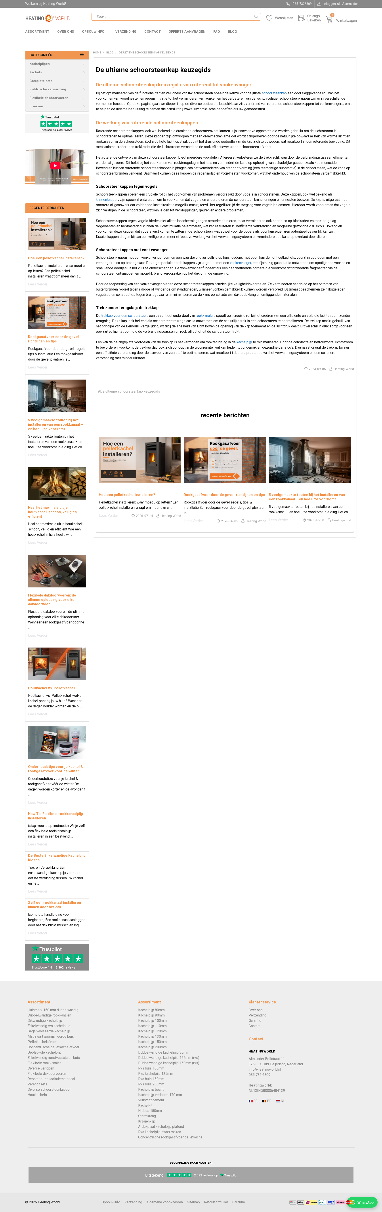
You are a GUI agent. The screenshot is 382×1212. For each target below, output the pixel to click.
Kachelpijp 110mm (152, 1026)
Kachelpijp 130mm (152, 1036)
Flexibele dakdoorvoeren (48, 98)
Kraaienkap (146, 1121)
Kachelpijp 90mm (151, 1015)
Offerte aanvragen (187, 32)
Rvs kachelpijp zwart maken (159, 1132)
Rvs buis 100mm (151, 1068)
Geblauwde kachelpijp (44, 1052)
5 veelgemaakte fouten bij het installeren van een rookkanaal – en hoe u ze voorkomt (55, 424)
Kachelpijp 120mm (152, 1031)
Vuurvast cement (151, 1100)
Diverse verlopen (41, 1068)
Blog (232, 32)
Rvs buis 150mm (151, 1079)
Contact (152, 32)
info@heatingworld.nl (265, 1069)
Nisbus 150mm (150, 1111)
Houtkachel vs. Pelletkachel (51, 688)
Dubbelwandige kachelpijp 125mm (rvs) (168, 1058)
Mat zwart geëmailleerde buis (51, 1036)
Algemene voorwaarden (164, 1202)
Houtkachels (37, 1095)
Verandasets (37, 1084)
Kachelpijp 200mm (152, 1047)
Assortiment (37, 32)
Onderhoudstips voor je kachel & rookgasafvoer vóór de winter (55, 769)
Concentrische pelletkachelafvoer (53, 1047)
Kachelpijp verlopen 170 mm (160, 1095)
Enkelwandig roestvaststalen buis (54, 1058)
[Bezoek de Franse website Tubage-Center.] (255, 1101)
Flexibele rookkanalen (44, 1063)
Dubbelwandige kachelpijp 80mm (163, 1052)
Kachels (35, 72)
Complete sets (40, 81)
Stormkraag (147, 1116)
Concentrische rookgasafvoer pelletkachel (170, 1137)
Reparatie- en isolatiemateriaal (51, 1079)
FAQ (216, 32)
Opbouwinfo (93, 32)
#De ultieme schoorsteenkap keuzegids (129, 391)
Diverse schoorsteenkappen (49, 1089)
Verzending (125, 32)
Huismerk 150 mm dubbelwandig (53, 1010)
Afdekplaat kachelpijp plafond (161, 1127)
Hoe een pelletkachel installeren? (56, 258)
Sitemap (193, 1202)
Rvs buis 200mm (151, 1084)
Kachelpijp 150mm (152, 1042)
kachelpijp (244, 342)
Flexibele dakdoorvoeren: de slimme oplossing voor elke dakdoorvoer (52, 599)
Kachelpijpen (39, 64)
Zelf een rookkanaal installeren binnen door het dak (54, 904)
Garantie (255, 1020)
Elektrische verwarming (47, 89)
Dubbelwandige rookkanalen (49, 1015)
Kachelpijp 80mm (151, 1010)
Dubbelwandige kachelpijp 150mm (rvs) (168, 1063)
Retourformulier (216, 1202)
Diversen (36, 106)
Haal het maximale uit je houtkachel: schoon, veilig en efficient (52, 512)
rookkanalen (205, 315)
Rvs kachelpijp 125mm (155, 1073)
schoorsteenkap (274, 93)
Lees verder (37, 284)
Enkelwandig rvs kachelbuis (49, 1026)
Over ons (65, 32)
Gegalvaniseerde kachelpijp (49, 1031)
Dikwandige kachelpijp (45, 1020)
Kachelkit (145, 1105)
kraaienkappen (107, 200)
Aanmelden (350, 4)
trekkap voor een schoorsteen (124, 315)
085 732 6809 (259, 1075)
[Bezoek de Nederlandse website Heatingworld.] (268, 1101)
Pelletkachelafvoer (42, 1042)
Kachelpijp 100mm (152, 1020)
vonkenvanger (240, 263)
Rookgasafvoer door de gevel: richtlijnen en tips (54, 339)
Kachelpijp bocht (151, 1089)
